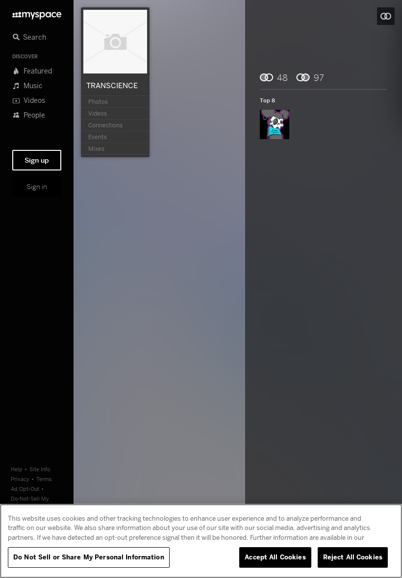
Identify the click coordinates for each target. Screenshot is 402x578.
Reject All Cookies (352, 557)
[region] (201, 541)
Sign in (36, 186)
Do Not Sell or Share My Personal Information (88, 557)
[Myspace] (36, 13)
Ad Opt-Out (25, 488)
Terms (44, 478)
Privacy (20, 478)
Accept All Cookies (275, 557)
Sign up (37, 160)
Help (17, 469)
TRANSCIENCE (112, 85)
